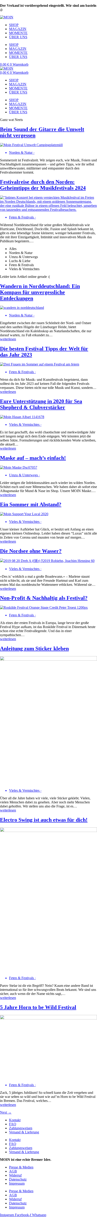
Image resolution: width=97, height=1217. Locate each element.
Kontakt (15, 1120)
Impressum (17, 1183)
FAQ (12, 1124)
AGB (13, 1171)
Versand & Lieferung (24, 1132)
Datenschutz (18, 1179)
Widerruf (15, 1175)
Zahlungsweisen (20, 1128)
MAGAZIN (17, 29)
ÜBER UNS (18, 37)
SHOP (13, 25)
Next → (6, 1112)
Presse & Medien (21, 1167)
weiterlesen (8, 339)
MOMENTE (18, 33)
